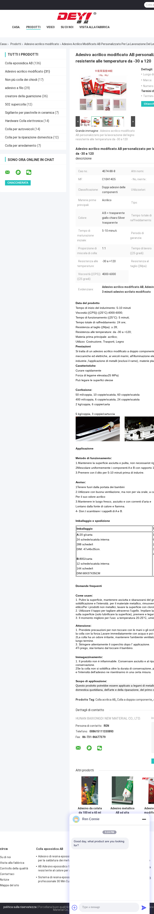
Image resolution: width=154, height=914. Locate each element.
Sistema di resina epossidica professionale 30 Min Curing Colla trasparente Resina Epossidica (59, 880)
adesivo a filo (14, 88)
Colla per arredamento (20, 145)
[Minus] (144, 819)
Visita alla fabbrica (94, 27)
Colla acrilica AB (105, 699)
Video (51, 27)
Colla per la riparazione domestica (28, 137)
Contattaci (7, 874)
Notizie (4, 879)
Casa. (16, 27)
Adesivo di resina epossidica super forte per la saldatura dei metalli (64, 858)
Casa (3, 44)
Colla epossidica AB (19, 63)
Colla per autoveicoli (19, 129)
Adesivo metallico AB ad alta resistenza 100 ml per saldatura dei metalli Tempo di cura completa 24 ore (122, 810)
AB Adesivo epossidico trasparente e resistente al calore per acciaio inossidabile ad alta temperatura (62, 869)
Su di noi (67, 27)
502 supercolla (15, 104)
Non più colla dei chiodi (21, 80)
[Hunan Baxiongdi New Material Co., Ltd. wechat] (31, 172)
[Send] (144, 907)
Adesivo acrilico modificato (41, 44)
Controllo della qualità (14, 868)
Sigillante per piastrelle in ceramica (29, 113)
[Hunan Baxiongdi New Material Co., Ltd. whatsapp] (21, 172)
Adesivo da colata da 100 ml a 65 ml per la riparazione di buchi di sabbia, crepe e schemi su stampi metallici (90, 810)
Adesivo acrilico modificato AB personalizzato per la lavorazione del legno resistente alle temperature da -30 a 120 (105, 135)
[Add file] (74, 907)
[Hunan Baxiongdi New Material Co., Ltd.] (77, 18)
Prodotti (33, 27)
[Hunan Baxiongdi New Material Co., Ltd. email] (10, 172)
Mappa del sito (9, 885)
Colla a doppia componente (134, 699)
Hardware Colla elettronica (24, 121)
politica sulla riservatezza (19, 907)
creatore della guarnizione (23, 96)
